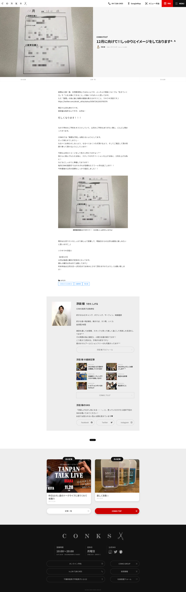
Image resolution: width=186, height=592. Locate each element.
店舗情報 (78, 284)
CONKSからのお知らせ (66, 284)
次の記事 (162, 79)
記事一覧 (93, 79)
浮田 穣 (86, 284)
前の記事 (23, 79)
